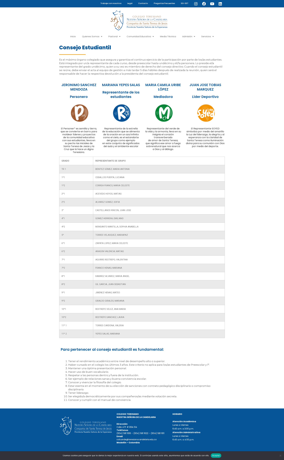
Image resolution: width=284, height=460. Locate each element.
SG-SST (184, 3)
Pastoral (113, 36)
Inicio (73, 36)
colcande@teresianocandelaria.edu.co (137, 439)
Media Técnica (168, 36)
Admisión (187, 36)
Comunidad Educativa (139, 36)
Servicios (206, 36)
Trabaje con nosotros (110, 3)
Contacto (143, 3)
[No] (280, 455)
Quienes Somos (90, 36)
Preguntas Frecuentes (164, 3)
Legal (129, 3)
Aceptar (216, 455)
